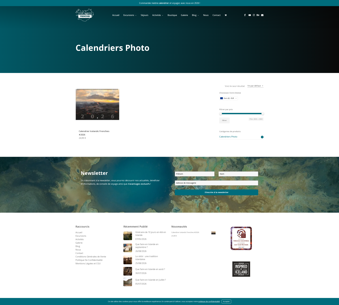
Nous (78, 249)
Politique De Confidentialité (88, 260)
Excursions (80, 235)
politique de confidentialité (209, 301)
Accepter (226, 301)
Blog (77, 246)
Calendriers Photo (228, 136)
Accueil (78, 232)
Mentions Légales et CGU (88, 263)
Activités (79, 239)
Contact (79, 253)
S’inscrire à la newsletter (216, 192)
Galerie (78, 242)
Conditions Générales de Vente (90, 256)
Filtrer (224, 120)
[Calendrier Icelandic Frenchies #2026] (97, 104)
